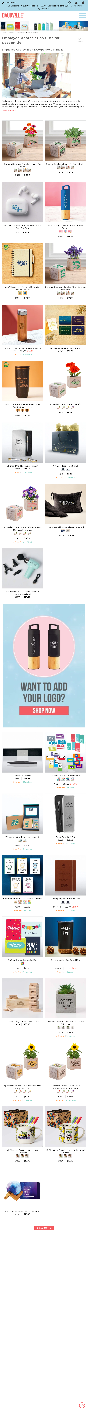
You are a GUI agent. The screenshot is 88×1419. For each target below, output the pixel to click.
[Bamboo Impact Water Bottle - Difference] (61, 231)
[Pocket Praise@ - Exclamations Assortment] (58, 779)
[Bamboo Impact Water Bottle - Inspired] (70, 231)
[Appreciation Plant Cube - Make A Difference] (63, 407)
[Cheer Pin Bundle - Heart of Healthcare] (29, 902)
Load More (44, 1228)
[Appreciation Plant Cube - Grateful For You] (58, 407)
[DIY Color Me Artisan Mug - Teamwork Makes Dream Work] (22, 1156)
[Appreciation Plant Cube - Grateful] (29, 533)
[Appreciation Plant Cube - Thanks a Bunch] (20, 533)
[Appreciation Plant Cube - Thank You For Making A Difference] (72, 407)
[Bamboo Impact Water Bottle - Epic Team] (65, 231)
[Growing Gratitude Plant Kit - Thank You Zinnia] (68, 167)
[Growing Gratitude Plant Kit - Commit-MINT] (15, 170)
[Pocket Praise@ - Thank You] (72, 779)
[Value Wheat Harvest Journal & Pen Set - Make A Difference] (20, 293)
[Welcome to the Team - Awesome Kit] (25, 840)
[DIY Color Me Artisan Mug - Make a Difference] (65, 1156)
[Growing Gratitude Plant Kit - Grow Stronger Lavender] (20, 170)
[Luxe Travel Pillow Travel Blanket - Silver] (68, 530)
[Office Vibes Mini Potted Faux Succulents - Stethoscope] (63, 1027)
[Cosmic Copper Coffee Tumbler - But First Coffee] (18, 410)
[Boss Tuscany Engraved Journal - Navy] (63, 902)
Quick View (22, 159)
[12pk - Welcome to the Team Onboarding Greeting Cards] (22, 963)
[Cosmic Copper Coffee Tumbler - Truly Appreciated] (27, 410)
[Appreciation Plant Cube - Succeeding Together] (68, 407)
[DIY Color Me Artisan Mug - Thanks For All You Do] (27, 1156)
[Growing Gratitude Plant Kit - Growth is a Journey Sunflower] (25, 170)
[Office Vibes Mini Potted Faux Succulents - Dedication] (68, 1027)
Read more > (9, 110)
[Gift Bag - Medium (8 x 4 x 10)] (63, 469)
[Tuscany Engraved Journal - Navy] (68, 902)
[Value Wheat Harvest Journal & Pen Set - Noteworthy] (25, 293)
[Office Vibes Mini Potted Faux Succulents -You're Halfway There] (72, 1027)
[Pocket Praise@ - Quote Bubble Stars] (68, 779)
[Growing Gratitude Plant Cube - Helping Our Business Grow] (29, 170)
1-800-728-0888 (10, 3)
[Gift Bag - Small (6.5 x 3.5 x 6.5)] (68, 469)
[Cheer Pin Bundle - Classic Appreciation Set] (20, 902)
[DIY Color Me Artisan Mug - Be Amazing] (18, 1156)
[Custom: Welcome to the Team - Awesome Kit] (20, 840)
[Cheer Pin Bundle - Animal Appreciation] (15, 902)
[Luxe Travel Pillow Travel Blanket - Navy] (63, 530)
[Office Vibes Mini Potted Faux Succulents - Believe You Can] (58, 1027)
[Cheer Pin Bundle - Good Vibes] (25, 902)
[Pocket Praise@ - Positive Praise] (63, 779)
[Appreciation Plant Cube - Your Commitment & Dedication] (15, 533)
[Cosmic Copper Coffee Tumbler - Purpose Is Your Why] (22, 410)
